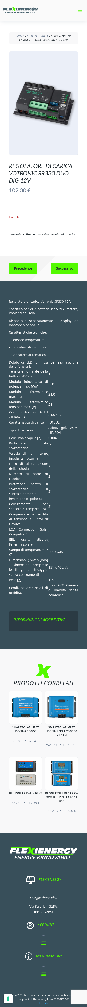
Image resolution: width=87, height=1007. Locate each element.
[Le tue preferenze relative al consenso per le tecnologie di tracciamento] (8, 998)
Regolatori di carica (63, 234)
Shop (20, 36)
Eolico (27, 234)
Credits (43, 1003)
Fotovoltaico (37, 36)
